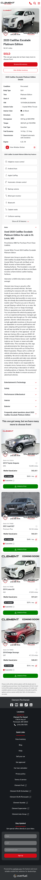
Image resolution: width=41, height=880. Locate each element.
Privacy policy (20, 774)
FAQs (20, 751)
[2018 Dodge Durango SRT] (20, 632)
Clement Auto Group (19, 814)
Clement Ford (19, 785)
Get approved (20, 762)
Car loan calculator (20, 768)
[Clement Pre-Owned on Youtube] (15, 704)
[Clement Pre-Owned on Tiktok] (25, 704)
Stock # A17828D (8, 587)
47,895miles (33, 592)
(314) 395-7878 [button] (22, 725)
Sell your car (20, 756)
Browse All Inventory (20, 64)
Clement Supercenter (19, 808)
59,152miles (33, 529)
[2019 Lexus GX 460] (20, 569)
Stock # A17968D (8, 523)
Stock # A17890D (8, 650)
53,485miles (33, 466)
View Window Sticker (17, 147)
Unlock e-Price (21, 486)
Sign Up (20, 855)
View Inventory (20, 739)
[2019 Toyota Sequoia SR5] (20, 443)
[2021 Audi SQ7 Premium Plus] (20, 506)
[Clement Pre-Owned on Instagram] (20, 704)
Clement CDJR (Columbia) (19, 791)
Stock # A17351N (8, 460)
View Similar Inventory (20, 70)
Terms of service (20, 780)
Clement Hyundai (19, 803)
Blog (20, 745)
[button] (30, 3)
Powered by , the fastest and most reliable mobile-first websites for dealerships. (20, 870)
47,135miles (33, 655)
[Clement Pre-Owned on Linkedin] (30, 704)
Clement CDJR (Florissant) (19, 797)
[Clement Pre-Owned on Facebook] (10, 704)
